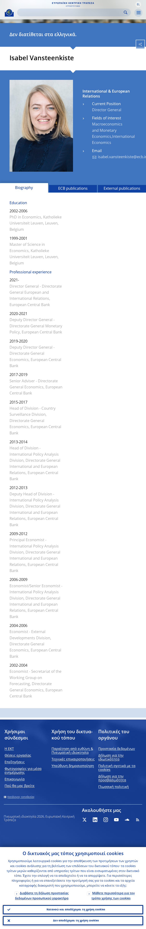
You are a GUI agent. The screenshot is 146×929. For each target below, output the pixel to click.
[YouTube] (116, 819)
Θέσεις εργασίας (18, 755)
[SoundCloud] (127, 819)
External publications (122, 189)
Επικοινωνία (15, 779)
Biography (24, 188)
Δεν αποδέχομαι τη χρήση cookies (76, 920)
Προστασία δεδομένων (116, 749)
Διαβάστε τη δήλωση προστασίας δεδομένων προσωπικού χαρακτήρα (42, 896)
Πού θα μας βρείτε (20, 786)
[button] (138, 4)
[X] (84, 819)
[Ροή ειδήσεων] (137, 819)
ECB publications (73, 189)
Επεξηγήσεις (15, 762)
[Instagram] (105, 819)
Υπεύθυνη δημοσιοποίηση (73, 766)
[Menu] (138, 13)
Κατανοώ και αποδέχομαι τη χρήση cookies (76, 909)
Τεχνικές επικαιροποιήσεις (73, 759)
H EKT (9, 749)
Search (125, 12)
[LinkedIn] (95, 819)
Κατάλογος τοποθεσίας (21, 797)
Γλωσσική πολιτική (113, 787)
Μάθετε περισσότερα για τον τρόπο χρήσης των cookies (113, 896)
